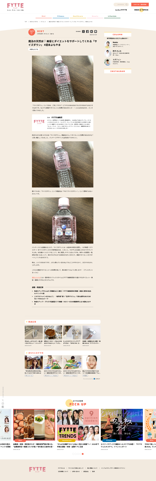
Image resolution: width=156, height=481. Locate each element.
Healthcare (78, 16)
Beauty (95, 16)
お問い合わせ (76, 471)
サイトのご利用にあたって (76, 468)
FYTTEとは (61, 468)
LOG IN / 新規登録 (140, 4)
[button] (73, 454)
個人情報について (92, 468)
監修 (93, 471)
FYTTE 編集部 (57, 117)
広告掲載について (63, 471)
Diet (44, 16)
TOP (26, 21)
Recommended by (88, 379)
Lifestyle (112, 16)
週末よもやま (34, 49)
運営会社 (85, 471)
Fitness (60, 16)
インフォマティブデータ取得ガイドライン (113, 468)
